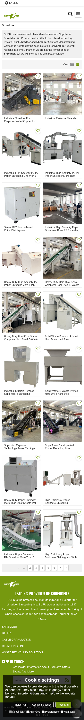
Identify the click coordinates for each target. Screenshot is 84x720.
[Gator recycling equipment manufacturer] (11, 13)
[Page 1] (18, 568)
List (72, 64)
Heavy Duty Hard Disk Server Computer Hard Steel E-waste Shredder (62, 285)
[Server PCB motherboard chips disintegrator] (21, 203)
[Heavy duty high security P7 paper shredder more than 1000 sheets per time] (21, 258)
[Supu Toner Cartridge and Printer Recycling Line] (62, 421)
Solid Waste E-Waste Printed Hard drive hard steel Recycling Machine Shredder (61, 339)
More (43, 619)
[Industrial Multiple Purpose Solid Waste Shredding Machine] (21, 367)
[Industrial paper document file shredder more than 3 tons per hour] (21, 530)
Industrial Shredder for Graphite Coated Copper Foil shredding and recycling (20, 121)
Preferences (52, 711)
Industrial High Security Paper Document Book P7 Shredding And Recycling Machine (62, 230)
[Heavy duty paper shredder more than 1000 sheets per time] (21, 476)
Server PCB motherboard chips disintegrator (18, 229)
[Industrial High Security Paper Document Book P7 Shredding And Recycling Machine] (62, 203)
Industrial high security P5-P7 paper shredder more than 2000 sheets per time (62, 175)
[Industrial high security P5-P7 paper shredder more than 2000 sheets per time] (62, 148)
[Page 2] (66, 568)
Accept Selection (41, 704)
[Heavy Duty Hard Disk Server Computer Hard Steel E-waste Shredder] (62, 258)
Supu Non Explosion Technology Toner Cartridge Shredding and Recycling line (21, 448)
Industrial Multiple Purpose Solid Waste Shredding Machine (19, 393)
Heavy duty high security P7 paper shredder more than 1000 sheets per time (20, 285)
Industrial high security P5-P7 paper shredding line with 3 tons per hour (21, 175)
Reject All (20, 704)
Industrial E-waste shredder (61, 118)
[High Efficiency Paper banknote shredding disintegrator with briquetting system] (62, 476)
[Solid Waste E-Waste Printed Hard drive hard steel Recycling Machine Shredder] (62, 312)
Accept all (63, 704)
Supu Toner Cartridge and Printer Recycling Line (59, 447)
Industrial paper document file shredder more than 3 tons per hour (19, 557)
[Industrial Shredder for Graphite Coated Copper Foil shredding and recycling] (21, 94)
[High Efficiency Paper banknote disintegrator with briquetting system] (62, 530)
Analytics (34, 711)
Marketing (69, 711)
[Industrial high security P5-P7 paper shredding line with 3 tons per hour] (21, 148)
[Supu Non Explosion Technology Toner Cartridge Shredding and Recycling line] (21, 421)
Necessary (18, 711)
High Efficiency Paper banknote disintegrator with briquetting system (61, 557)
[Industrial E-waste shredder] (62, 94)
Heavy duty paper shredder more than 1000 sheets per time (20, 503)
